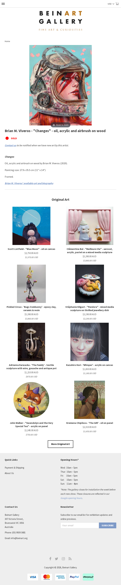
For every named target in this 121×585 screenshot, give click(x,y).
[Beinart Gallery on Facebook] (50, 559)
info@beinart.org (19, 538)
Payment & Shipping (14, 467)
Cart (118, 5)
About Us (9, 473)
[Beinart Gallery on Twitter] (56, 559)
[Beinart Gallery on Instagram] (63, 559)
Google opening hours (71, 498)
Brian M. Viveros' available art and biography (29, 183)
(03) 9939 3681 (19, 532)
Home (7, 41)
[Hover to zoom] (60, 86)
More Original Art (60, 444)
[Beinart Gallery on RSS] (70, 559)
